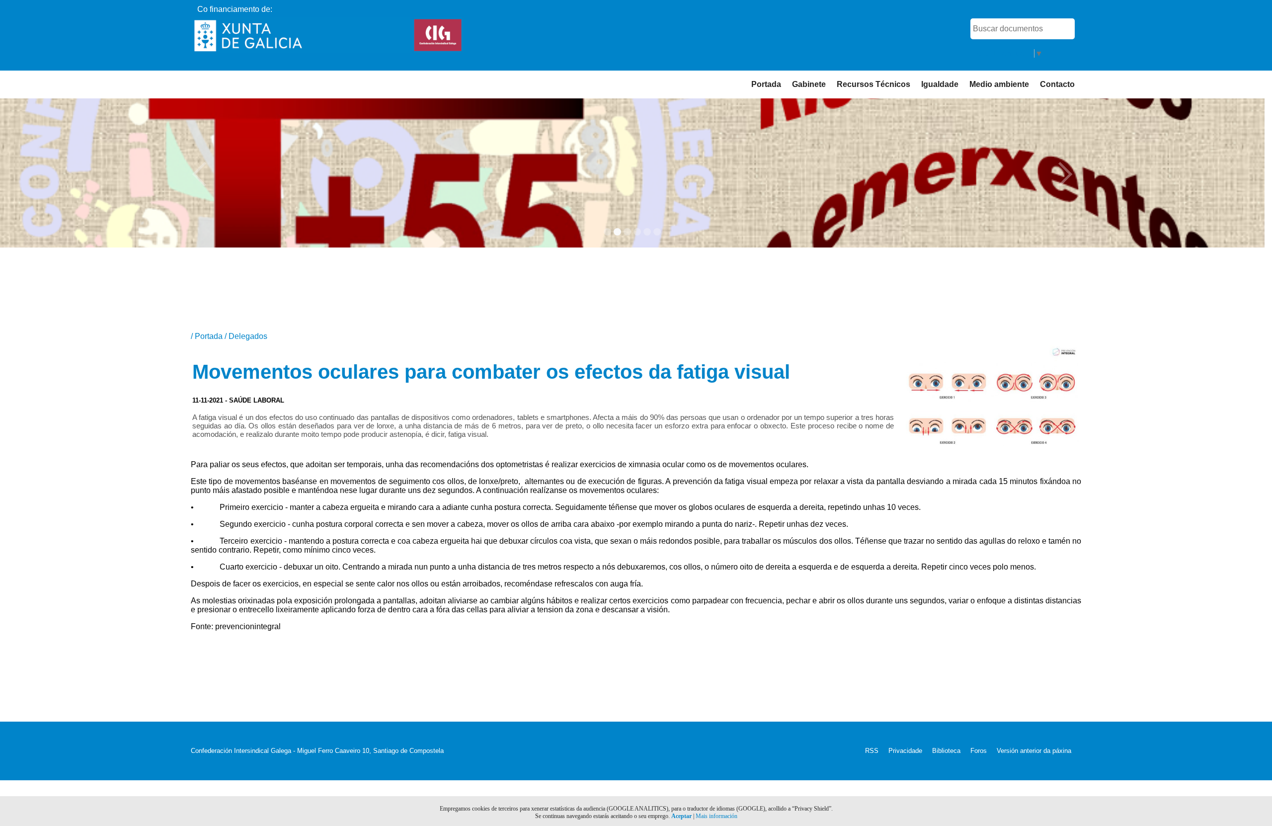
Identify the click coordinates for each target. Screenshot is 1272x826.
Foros (978, 750)
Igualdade (939, 84)
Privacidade (905, 750)
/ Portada (208, 336)
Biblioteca (946, 750)
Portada (766, 84)
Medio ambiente (999, 84)
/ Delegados (246, 336)
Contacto (1057, 84)
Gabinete (809, 84)
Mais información (716, 816)
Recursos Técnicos (873, 84)
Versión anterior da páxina (1034, 750)
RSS (871, 750)
